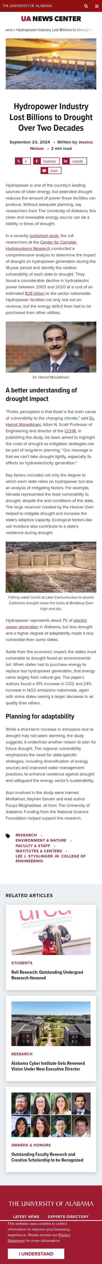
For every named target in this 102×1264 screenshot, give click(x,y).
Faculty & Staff (33, 846)
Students (22, 963)
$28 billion (35, 293)
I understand (36, 1253)
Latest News (26, 1216)
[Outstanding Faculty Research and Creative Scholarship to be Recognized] (51, 1129)
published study (44, 236)
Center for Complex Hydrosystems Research (41, 245)
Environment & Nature (41, 840)
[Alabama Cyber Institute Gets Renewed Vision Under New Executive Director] (51, 1038)
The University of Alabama (27, 6)
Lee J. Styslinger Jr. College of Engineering (51, 858)
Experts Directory (68, 1216)
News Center (51, 19)
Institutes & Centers (39, 851)
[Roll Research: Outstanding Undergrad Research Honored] (51, 947)
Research (26, 835)
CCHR (70, 431)
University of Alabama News (51, 1203)
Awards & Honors (31, 1145)
